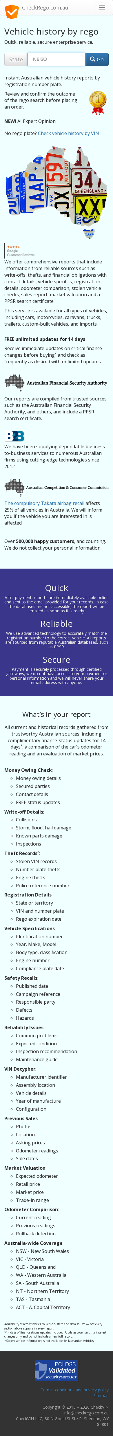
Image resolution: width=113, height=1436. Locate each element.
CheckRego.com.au (45, 7)
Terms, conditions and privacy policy (75, 1390)
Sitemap (101, 1395)
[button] (16, 59)
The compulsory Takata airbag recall (44, 503)
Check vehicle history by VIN (68, 133)
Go (99, 59)
